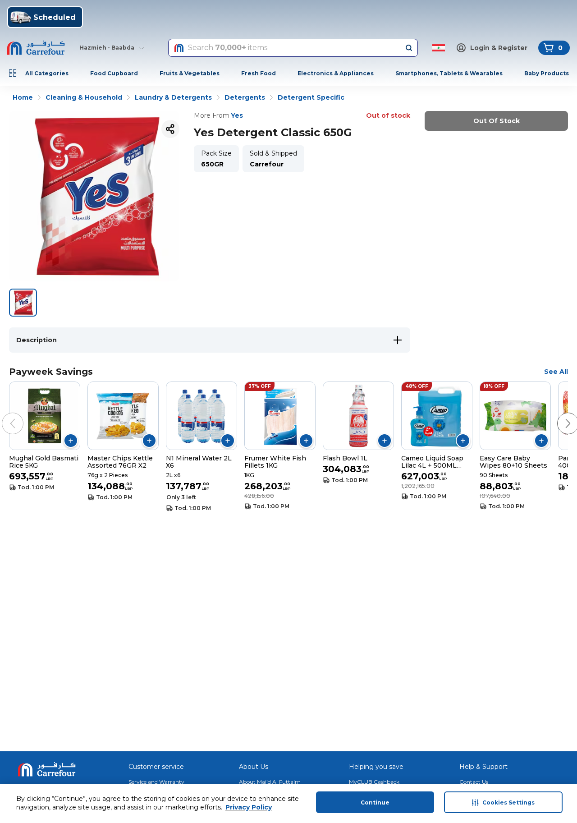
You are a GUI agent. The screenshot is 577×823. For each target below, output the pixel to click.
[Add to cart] (71, 440)
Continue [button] (375, 802)
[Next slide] (559, 414)
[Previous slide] (3, 414)
